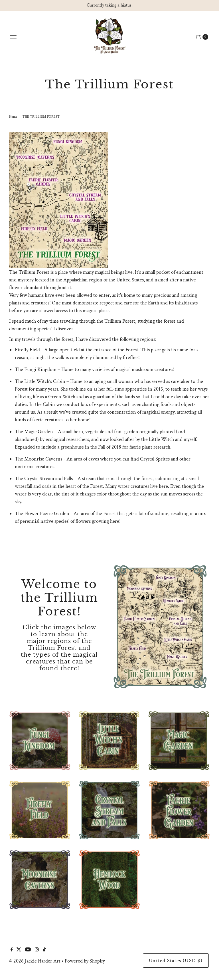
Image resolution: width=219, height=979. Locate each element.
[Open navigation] (13, 37)
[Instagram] (37, 950)
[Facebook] (12, 950)
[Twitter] (19, 950)
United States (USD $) (175, 960)
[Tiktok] (44, 950)
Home (13, 117)
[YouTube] (28, 950)
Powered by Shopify (85, 961)
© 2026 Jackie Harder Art (34, 961)
